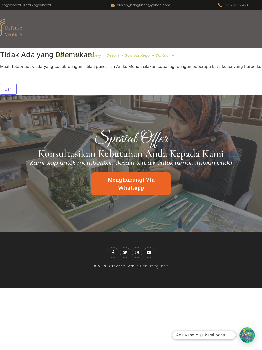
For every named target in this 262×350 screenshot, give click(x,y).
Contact (162, 55)
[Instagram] (137, 252)
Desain (113, 55)
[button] (247, 335)
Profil (78, 55)
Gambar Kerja (137, 55)
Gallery (94, 55)
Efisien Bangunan (152, 266)
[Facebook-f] (113, 252)
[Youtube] (149, 252)
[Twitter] (125, 252)
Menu (63, 55)
